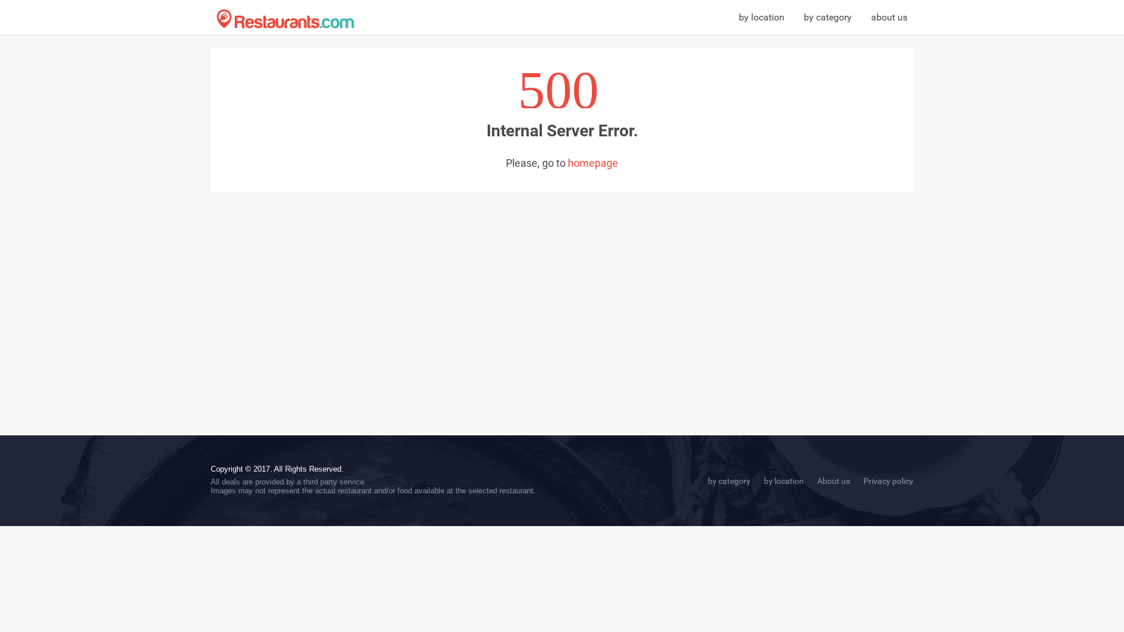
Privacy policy (888, 481)
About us (833, 481)
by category (828, 17)
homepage (593, 163)
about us (889, 17)
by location (761, 17)
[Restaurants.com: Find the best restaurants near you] (285, 19)
